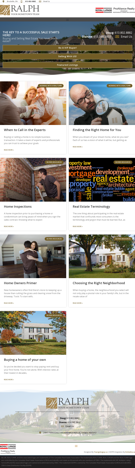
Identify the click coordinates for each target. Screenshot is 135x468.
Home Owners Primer (20, 283)
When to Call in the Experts (25, 130)
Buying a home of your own (25, 359)
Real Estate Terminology (91, 206)
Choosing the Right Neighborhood (99, 283)
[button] (67, 19)
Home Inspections (18, 206)
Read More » (9, 150)
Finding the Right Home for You (97, 130)
